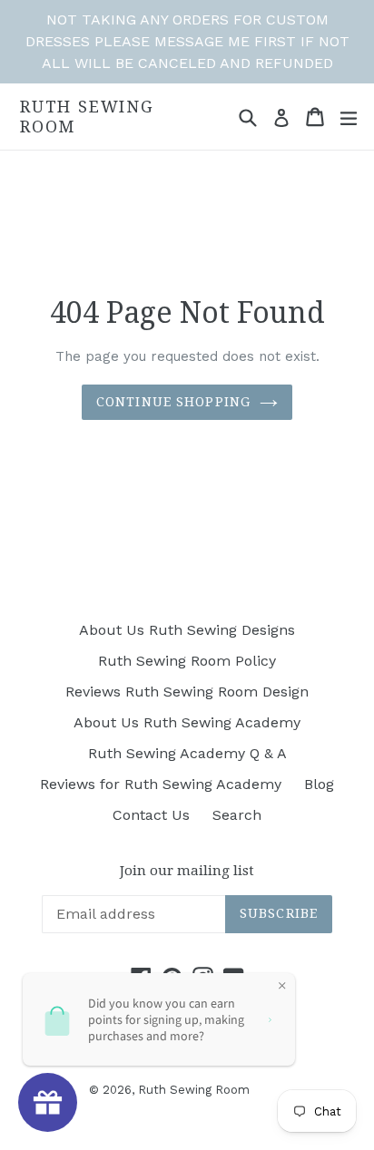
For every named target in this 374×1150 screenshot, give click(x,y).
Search (236, 815)
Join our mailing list (187, 870)
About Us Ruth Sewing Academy (187, 722)
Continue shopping (173, 402)
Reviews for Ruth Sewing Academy (160, 784)
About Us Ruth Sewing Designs (187, 629)
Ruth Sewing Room (87, 116)
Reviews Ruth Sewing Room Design (187, 691)
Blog (319, 784)
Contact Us (151, 815)
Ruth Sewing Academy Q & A (187, 753)
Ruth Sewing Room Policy (187, 660)
